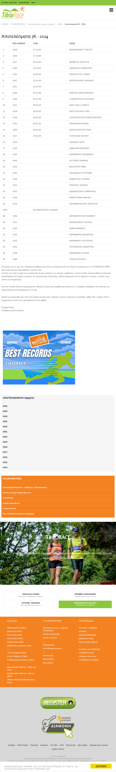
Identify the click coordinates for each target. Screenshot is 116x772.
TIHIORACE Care (87, 653)
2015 (5, 462)
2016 (5, 457)
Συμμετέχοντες (48, 645)
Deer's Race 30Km (14, 635)
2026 (5, 406)
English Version (58, 749)
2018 (5, 447)
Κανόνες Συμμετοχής (51, 634)
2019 (5, 442)
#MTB (33, 2)
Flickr (62, 745)
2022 (5, 426)
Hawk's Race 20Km (15, 639)
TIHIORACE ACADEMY (89, 660)
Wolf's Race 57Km (14, 631)
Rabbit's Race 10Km (15, 642)
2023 (5, 421)
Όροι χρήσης (48, 663)
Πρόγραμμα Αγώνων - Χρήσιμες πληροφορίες (25, 487)
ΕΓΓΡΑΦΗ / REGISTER (9, 2)
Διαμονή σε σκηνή (86, 639)
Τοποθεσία (8, 498)
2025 (5, 411)
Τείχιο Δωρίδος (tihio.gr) (88, 642)
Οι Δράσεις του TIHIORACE (89, 649)
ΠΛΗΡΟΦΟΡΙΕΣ (24, 2)
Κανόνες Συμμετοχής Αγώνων (17, 492)
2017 (5, 452)
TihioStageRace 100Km (16, 628)
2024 (5, 416)
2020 (5, 437)
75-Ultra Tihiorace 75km (16, 653)
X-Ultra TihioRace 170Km (17, 656)
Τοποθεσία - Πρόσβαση (88, 628)
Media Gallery (48, 659)
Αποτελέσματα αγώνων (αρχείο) (41, 24)
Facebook (34, 745)
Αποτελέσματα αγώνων (52, 648)
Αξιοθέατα (82, 631)
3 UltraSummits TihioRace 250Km (20, 660)
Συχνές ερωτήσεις (11, 503)
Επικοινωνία (71, 745)
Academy (11, 745)
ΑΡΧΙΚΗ (4, 24)
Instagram (44, 745)
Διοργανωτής (9, 508)
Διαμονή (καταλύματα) (87, 635)
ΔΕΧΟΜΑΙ (101, 766)
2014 (60, 24)
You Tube (54, 745)
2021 (5, 432)
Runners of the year (88, 656)
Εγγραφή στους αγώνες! (99, 745)
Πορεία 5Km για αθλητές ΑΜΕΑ (19, 646)
